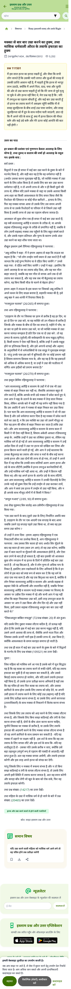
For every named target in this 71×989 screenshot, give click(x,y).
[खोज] (66, 15)
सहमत (10, 981)
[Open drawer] (67, 6)
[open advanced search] (55, 15)
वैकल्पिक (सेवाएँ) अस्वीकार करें (34, 981)
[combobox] (28, 16)
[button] (11, 859)
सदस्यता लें (60, 905)
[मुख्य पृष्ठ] (6, 28)
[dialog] (34, 973)
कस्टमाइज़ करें (57, 982)
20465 (16, 800)
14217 (25, 790)
